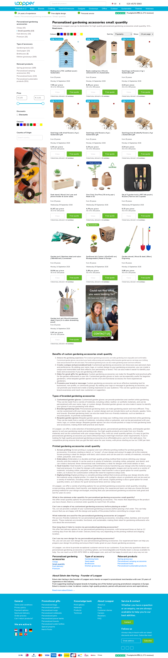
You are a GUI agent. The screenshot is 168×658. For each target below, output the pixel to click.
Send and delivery (22, 613)
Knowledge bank (83, 601)
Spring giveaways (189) (26, 68)
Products (77, 610)
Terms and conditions (23, 605)
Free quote (74, 92)
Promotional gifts (51, 601)
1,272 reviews (147, 13)
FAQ (99, 618)
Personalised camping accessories (132, 561)
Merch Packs (47, 629)
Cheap (55, 562)
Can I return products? (23, 618)
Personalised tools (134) (27, 76)
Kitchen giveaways (93, 566)
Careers (101, 613)
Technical (78, 613)
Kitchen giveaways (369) (27, 57)
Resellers (102, 616)
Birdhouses (89, 563)
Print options (79, 605)
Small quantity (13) (26, 31)
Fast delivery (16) (24, 34)
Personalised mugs (50, 610)
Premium (56, 568)
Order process (20, 616)
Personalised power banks (53, 618)
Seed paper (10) (23, 51)
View (57, 92)
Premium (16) (22, 37)
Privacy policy (20, 607)
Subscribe (148, 641)
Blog (100, 607)
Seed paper (90, 561)
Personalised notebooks (52, 613)
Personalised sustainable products (132, 566)
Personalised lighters (51, 607)
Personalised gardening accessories (36, 16)
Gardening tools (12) (25, 48)
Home (16, 16)
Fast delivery (57, 566)
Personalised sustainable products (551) (27, 80)
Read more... (57, 28)
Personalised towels (50, 621)
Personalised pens (49, 616)
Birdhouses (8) (23, 54)
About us (101, 605)
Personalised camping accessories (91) (26, 72)
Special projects (48, 626)
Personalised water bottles (53, 624)
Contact (127, 622)
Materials (78, 607)
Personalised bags (49, 605)
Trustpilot (133, 13)
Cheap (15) (21, 28)
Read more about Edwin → (63, 590)
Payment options (21, 610)
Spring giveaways (125, 559)
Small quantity (59, 16)
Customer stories (105, 610)
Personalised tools (125, 563)
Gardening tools (92, 559)
